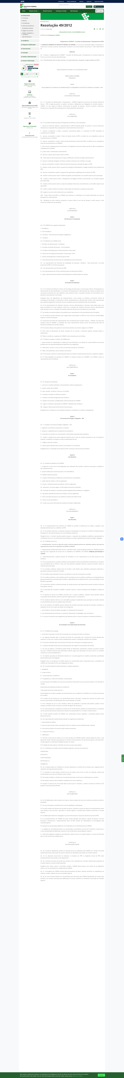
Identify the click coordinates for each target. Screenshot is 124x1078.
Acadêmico (25, 40)
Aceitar (101, 1075)
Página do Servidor (29, 84)
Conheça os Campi (61, 11)
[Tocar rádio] (22, 74)
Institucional (26, 15)
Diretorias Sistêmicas (28, 26)
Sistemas (29, 95)
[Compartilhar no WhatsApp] (97, 29)
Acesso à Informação (28, 60)
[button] (103, 29)
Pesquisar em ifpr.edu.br (64, 4)
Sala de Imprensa (27, 37)
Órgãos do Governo (99, 1)
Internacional (26, 48)
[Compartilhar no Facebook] (94, 29)
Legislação (89, 1)
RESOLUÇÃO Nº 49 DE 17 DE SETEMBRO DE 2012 (72, 32)
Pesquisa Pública (100, 6)
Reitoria (24, 20)
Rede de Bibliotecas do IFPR (30, 105)
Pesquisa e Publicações (29, 44)
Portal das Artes (29, 135)
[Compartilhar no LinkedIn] (100, 29)
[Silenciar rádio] (27, 74)
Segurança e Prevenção (29, 126)
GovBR (22, 1)
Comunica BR (61, 1)
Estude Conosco (47, 11)
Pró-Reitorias (26, 23)
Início (23, 11)
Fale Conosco (74, 11)
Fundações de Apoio (27, 28)
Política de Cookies (77, 1076)
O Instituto (25, 18)
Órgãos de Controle (27, 30)
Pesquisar (89, 6)
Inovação (25, 52)
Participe (81, 1)
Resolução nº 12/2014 (54, 35)
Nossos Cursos (33, 11)
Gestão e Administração (29, 56)
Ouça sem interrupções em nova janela (29, 76)
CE (29, 116)
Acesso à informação (71, 1)
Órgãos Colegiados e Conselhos (28, 33)
